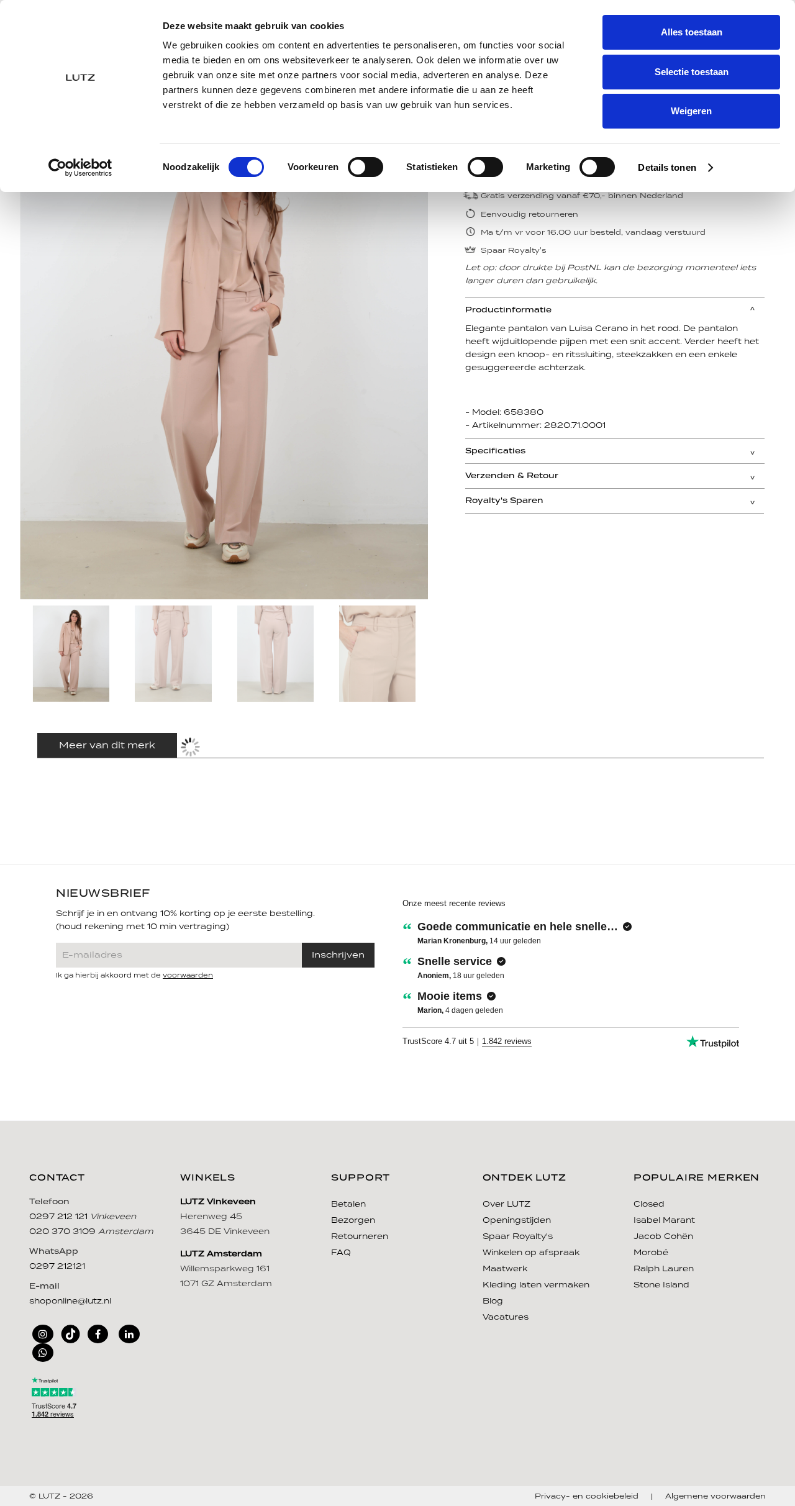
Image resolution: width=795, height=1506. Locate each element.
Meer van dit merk (107, 746)
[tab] (615, 309)
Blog (493, 1301)
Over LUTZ (506, 1204)
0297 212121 (57, 1266)
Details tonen (667, 167)
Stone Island (661, 1285)
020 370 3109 (63, 1232)
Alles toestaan (691, 32)
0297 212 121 (59, 1217)
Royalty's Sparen (504, 501)
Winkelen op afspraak (531, 1253)
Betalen (348, 1204)
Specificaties (495, 451)
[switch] (365, 167)
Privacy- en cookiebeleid (586, 1496)
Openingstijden (517, 1221)
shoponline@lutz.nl (70, 1301)
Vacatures (506, 1317)
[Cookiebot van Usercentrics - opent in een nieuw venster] (80, 167)
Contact (57, 1178)
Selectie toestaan (692, 71)
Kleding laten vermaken (536, 1285)
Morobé (651, 1253)
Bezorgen (353, 1221)
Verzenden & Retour (511, 476)
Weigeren (691, 111)
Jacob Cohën (663, 1237)
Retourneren (359, 1237)
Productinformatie (508, 310)
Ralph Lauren (664, 1269)
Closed (649, 1204)
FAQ (341, 1253)
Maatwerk (505, 1269)
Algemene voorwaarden (715, 1496)
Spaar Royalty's (518, 1237)
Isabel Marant (664, 1221)
